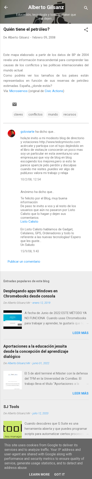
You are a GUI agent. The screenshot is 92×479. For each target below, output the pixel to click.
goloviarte (27, 132)
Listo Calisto (29, 221)
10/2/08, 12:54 (31, 179)
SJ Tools (11, 406)
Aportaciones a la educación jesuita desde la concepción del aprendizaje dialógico (35, 351)
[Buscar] (86, 8)
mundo (53, 114)
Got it (59, 474)
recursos (70, 114)
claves (18, 114)
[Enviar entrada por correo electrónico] (14, 106)
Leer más (81, 333)
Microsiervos (18, 91)
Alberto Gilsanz (46, 7)
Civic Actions (54, 91)
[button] (86, 30)
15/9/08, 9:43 (30, 251)
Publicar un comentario (24, 261)
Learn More (39, 474)
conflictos (35, 114)
